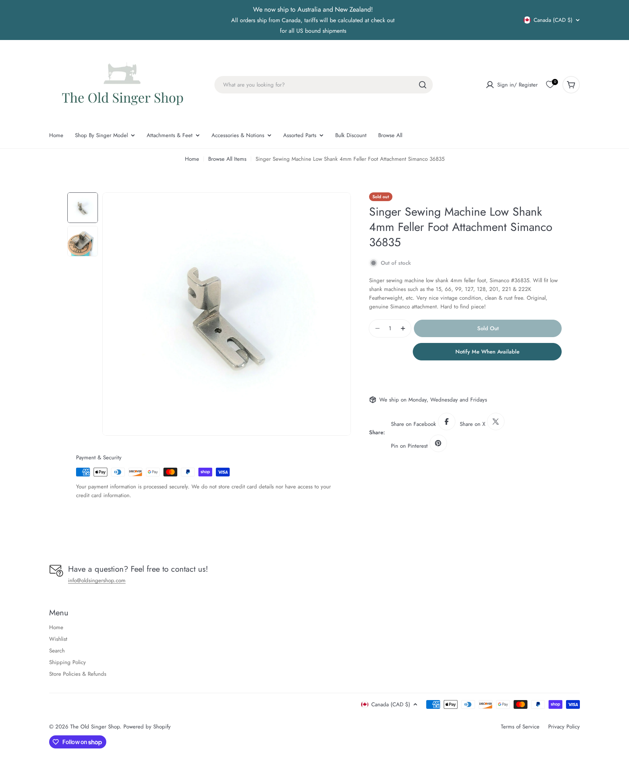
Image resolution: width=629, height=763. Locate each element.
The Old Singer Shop (95, 727)
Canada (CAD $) (553, 20)
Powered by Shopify (147, 727)
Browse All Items (227, 159)
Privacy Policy (564, 727)
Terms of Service (520, 727)
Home (192, 159)
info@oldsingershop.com (97, 580)
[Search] (422, 84)
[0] (550, 84)
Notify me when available (487, 352)
